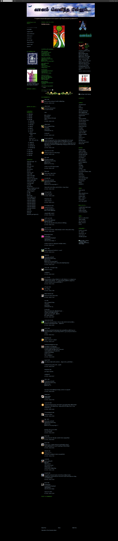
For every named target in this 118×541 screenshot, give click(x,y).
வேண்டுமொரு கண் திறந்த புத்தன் (33, 39)
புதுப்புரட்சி (81, 109)
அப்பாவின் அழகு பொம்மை (84, 120)
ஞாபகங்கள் (29, 186)
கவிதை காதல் (29, 175)
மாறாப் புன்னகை (82, 234)
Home (59, 527)
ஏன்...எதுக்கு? (81, 231)
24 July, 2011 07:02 (49, 456)
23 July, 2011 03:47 (49, 376)
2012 (29, 149)
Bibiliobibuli (47, 337)
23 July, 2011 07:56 (49, 399)
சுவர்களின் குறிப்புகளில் (83, 154)
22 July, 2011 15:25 (49, 264)
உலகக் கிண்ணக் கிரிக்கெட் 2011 (85, 171)
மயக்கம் (80, 224)
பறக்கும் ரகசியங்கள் (82, 118)
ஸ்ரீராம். (46, 379)
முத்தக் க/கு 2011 (82, 132)
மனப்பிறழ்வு (81, 165)
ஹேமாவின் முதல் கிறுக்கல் (32, 214)
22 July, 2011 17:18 (49, 297)
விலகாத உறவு (81, 174)
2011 (29, 119)
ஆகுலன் (46, 360)
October (31, 144)
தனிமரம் (46, 328)
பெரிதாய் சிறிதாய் (82, 194)
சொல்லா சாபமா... (32, 138)
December (32, 147)
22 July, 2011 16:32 (49, 274)
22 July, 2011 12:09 (49, 195)
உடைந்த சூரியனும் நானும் (83, 177)
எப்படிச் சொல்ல (81, 199)
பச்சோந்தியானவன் (82, 104)
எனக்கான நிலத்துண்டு (83, 211)
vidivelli (46, 394)
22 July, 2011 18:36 (49, 325)
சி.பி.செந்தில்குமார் (48, 205)
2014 (29, 153)
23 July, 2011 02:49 (49, 366)
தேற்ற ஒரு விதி (81, 143)
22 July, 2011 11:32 (49, 135)
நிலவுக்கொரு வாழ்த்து (31, 46)
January (31, 121)
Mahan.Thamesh (48, 293)
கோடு (80, 106)
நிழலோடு (28, 195)
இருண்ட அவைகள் (82, 222)
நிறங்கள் (80, 182)
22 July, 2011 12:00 (49, 175)
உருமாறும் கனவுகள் (82, 155)
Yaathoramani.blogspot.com (50, 344)
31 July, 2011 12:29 (49, 493)
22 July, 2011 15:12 (49, 252)
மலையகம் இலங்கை (30, 197)
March (31, 124)
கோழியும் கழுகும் (82, 149)
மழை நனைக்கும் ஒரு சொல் (84, 113)
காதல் (28, 184)
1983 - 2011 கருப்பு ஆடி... (34, 140)
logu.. (46, 419)
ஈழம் (28, 167)
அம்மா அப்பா (29, 166)
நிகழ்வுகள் (81, 138)
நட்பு (27, 192)
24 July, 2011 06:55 (49, 439)
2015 (29, 155)
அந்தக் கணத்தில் (82, 219)
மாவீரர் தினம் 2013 (30, 206)
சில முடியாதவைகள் (82, 123)
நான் (79, 191)
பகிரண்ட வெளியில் (82, 151)
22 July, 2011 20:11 (49, 334)
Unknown (46, 450)
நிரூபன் (46, 435)
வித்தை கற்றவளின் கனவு (83, 193)
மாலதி (46, 459)
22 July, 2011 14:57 (49, 245)
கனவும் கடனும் (30, 33)
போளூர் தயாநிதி (48, 138)
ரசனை (28, 209)
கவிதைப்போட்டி (30, 181)
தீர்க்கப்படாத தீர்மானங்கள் (83, 217)
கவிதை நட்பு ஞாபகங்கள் (31, 178)
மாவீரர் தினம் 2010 (30, 201)
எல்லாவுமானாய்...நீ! (82, 233)
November (32, 145)
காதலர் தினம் (29, 183)
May (30, 128)
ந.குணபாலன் (47, 402)
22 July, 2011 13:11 (49, 202)
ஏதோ (28, 170)
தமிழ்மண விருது (30, 190)
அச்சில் (28, 163)
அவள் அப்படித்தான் (82, 121)
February (31, 122)
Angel (46, 255)
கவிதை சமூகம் (30, 177)
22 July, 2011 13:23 (49, 215)
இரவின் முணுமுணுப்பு (31, 44)
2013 (29, 151)
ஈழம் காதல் (29, 169)
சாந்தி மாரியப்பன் (48, 320)
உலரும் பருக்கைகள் (82, 159)
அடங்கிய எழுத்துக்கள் (83, 162)
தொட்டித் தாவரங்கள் (82, 124)
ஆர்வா (46, 99)
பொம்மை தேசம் (82, 176)
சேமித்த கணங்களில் (82, 210)
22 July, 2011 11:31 (49, 121)
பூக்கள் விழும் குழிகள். (83, 201)
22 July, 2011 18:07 (49, 316)
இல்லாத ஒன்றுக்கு (82, 160)
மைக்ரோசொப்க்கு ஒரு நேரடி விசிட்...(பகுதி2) (53, 364)
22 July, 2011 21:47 (49, 341)
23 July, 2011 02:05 (49, 356)
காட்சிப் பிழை (81, 129)
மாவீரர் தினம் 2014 (30, 208)
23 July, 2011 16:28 (49, 409)
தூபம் (80, 117)
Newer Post (43, 527)
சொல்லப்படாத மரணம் (83, 230)
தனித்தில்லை (81, 184)
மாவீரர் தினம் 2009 (30, 200)
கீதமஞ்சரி (46, 473)
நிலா (28, 194)
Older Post (74, 527)
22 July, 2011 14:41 (49, 231)
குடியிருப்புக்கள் (81, 180)
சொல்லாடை (81, 107)
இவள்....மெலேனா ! (82, 197)
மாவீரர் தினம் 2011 (30, 203)
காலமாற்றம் (81, 127)
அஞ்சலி (28, 164)
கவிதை (28, 174)
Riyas (46, 171)
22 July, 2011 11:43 (49, 147)
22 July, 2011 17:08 (49, 290)
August (31, 142)
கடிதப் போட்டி (29, 172)
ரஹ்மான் (28, 211)
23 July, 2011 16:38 (49, 416)
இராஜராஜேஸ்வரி (48, 234)
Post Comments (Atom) (51, 530)
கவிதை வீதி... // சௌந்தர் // (50, 267)
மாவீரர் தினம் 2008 (30, 198)
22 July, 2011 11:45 (49, 168)
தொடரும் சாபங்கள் (82, 221)
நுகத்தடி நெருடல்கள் (82, 126)
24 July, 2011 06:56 (49, 447)
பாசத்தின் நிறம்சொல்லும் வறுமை (85, 207)
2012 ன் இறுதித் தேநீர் (83, 112)
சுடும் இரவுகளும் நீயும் (83, 236)
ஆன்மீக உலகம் (47, 218)
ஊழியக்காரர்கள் (82, 115)
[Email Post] (52, 89)
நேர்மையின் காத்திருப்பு (83, 152)
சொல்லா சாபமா (82, 137)
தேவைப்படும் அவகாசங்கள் (84, 142)
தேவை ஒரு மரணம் (82, 179)
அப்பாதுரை (47, 286)
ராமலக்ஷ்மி (46, 178)
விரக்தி (28, 212)
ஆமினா (46, 248)
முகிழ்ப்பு (80, 135)
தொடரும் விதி (29, 28)
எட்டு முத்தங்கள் (30, 37)
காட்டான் (46, 277)
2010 (29, 117)
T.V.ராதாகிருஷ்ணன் (48, 412)
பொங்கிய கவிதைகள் (83, 131)
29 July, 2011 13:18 (49, 479)
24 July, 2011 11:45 (49, 469)
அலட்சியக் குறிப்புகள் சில (83, 110)
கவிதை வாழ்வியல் (30, 180)
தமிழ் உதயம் (47, 227)
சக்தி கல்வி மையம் (48, 150)
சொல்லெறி (81, 173)
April (31, 126)
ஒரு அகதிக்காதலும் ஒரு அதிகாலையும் (31, 42)
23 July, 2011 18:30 (49, 432)
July (30, 131)
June (31, 130)
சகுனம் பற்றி (81, 166)
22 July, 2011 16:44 (49, 283)
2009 (29, 115)
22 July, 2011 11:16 (49, 103)
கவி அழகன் (47, 192)
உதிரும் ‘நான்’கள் (82, 190)
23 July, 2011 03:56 (49, 391)
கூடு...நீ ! (31, 136)
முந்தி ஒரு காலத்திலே (83, 134)
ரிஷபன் (46, 482)
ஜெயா (46, 157)
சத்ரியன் (46, 106)
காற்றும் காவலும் (82, 208)
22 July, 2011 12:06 (49, 189)
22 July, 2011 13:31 (49, 224)
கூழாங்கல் (80, 168)
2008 (29, 114)
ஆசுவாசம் (29, 35)
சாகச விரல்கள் (81, 157)
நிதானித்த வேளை (82, 140)
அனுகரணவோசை (30, 30)
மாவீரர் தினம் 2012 (30, 204)
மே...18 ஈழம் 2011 (82, 169)
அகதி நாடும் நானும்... (31, 161)
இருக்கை (80, 163)
